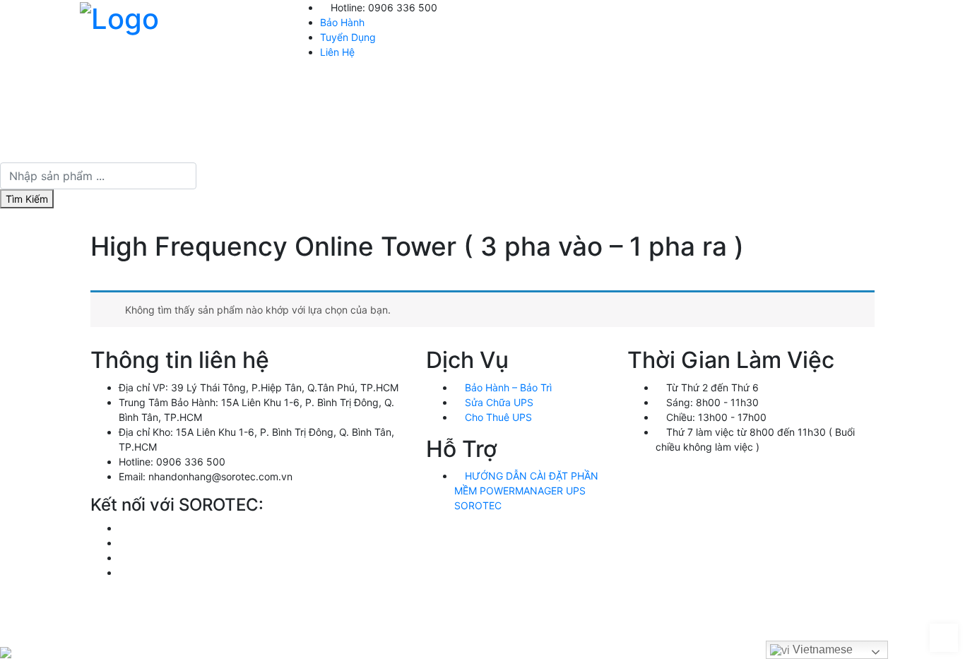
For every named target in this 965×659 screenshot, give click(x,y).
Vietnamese (821, 649)
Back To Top (944, 638)
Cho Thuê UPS (497, 417)
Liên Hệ (337, 52)
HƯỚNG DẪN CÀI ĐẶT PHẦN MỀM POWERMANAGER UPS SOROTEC (526, 490)
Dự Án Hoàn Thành (819, 93)
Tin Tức (736, 93)
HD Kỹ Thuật (599, 93)
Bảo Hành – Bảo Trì (507, 387)
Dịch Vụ (681, 93)
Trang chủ (388, 93)
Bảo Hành (342, 22)
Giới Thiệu (458, 93)
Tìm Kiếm (27, 199)
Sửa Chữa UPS (497, 402)
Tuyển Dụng (348, 37)
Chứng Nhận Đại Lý (739, 139)
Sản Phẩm (526, 93)
